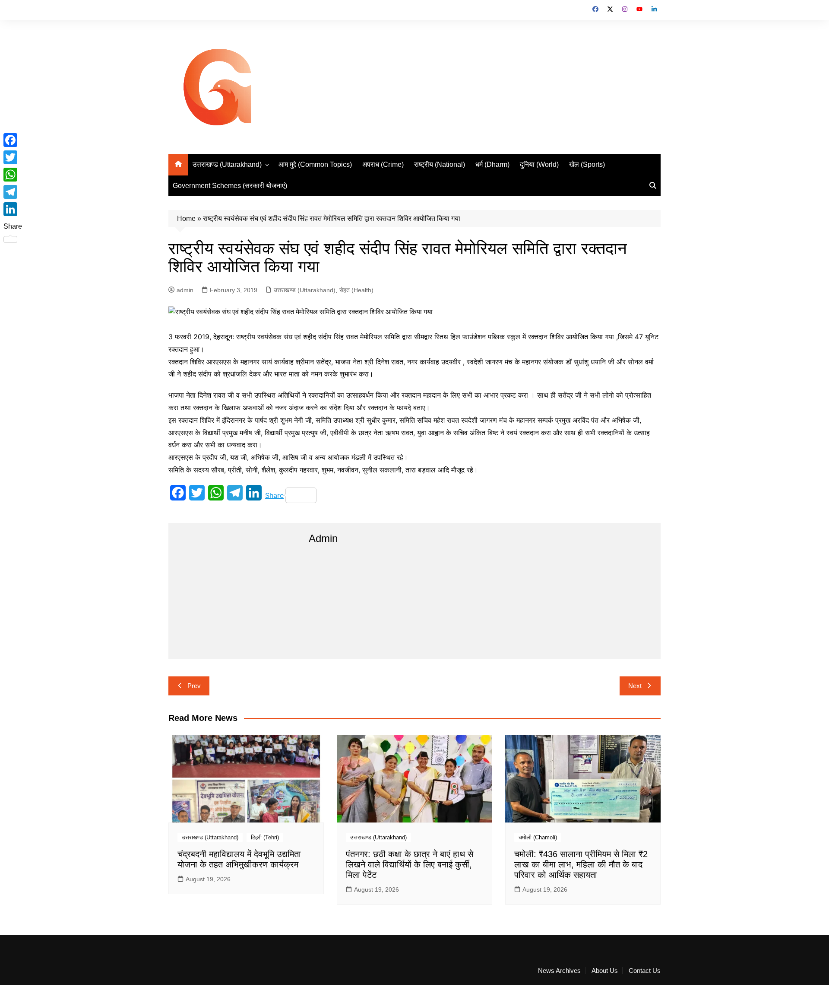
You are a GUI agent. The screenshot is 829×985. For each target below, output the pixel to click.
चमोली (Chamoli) (538, 837)
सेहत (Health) (356, 290)
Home (186, 218)
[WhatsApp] (13, 174)
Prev (194, 685)
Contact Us (645, 970)
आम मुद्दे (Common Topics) (315, 164)
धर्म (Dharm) (492, 164)
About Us (605, 970)
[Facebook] (13, 140)
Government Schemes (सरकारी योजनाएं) (230, 185)
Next (635, 685)
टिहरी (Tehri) (265, 837)
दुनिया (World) (539, 164)
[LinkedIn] (13, 209)
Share (274, 495)
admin (185, 290)
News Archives (559, 970)
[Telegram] (13, 192)
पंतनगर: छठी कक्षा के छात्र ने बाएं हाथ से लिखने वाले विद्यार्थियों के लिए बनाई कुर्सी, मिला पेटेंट (409, 864)
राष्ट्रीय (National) (439, 164)
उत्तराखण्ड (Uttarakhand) (227, 164)
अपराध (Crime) (383, 164)
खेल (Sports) (587, 164)
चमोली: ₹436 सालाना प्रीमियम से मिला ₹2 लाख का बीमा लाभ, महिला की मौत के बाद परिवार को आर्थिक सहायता (581, 864)
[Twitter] (13, 157)
